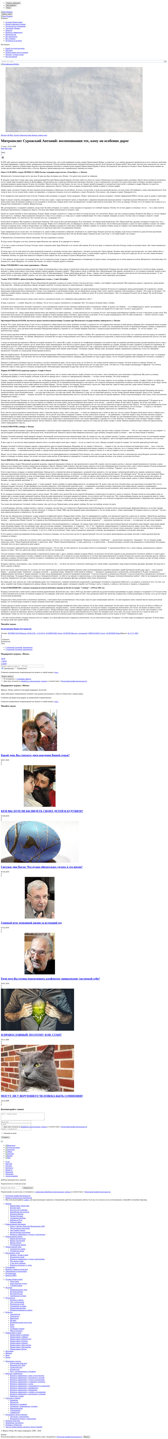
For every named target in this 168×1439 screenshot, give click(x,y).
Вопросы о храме (17, 1396)
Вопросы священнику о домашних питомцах (27, 1382)
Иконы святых (15, 1243)
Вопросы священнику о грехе (21, 1384)
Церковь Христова (12, 1421)
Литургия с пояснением (19, 1417)
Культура (8, 1312)
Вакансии (9, 1172)
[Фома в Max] (8, 1158)
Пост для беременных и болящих (23, 1371)
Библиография (15, 1222)
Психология (10, 1298)
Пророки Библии (16, 1214)
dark (6, 148)
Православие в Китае (18, 1349)
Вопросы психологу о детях (21, 1265)
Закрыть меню (7, 14)
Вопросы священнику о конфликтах (24, 1388)
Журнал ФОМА (7, 135)
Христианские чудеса (18, 1283)
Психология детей (17, 1257)
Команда (8, 1170)
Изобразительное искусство (21, 1322)
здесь (56, 672)
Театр (12, 1327)
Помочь (9, 12)
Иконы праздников (17, 1241)
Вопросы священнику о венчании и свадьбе (27, 1378)
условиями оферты (23, 679)
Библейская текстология (19, 1212)
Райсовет (9, 50)
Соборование (15, 1410)
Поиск (8, 8)
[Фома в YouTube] (9, 1154)
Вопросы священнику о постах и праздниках (27, 1234)
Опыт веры (14, 1281)
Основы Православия (13, 22)
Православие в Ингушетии (20, 1345)
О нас (7, 1162)
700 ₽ (3, 659)
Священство (15, 1412)
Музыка (13, 1320)
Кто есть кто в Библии (18, 1210)
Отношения (10, 1267)
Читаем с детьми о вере (14, 55)
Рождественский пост (18, 1363)
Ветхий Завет (15, 1208)
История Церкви (16, 1292)
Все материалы (11, 37)
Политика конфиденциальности (18, 1196)
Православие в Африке (19, 1337)
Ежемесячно (22, 668)
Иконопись (14, 1318)
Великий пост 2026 (17, 1365)
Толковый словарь (17, 1329)
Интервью (9, 1351)
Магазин (8, 1164)
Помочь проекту (7, 676)
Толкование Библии (18, 1218)
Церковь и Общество (13, 1425)
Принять (86, 1437)
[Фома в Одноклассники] (12, 1147)
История (8, 1288)
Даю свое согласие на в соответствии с (45, 681)
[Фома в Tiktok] (8, 1152)
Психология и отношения (15, 26)
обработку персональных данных (34, 681)
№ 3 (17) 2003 (133, 633)
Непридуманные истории (15, 24)
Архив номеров (11, 1176)
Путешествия (10, 1273)
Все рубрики (10, 39)
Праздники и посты (13, 1361)
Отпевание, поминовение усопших (24, 1406)
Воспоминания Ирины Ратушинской (16, 629)
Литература (14, 1316)
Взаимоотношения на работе (21, 1310)
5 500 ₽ (4, 664)
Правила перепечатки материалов (18, 1198)
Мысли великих (16, 1331)
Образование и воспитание (16, 1271)
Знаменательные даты (18, 1290)
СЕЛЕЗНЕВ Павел (113, 633)
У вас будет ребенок (18, 1263)
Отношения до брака (18, 1306)
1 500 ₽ (4, 661)
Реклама (8, 1166)
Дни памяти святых (17, 1230)
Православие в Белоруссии (20, 1339)
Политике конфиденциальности (69, 1437)
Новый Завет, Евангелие (19, 1206)
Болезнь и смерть (16, 1300)
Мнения (8, 1353)
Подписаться (27, 1188)
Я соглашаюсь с (17, 679)
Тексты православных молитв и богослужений (23, 1427)
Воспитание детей (12, 1253)
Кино (12, 1324)
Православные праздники (15, 1224)
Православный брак (18, 1308)
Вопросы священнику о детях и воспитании (27, 1259)
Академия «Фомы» (12, 28)
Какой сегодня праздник (15, 48)
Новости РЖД (10, 1275)
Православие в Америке (19, 1335)
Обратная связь (25, 135)
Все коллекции (11, 57)
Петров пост (15, 1369)
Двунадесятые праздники (20, 1228)
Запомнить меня (10, 1133)
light (2, 148)
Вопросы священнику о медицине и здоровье (28, 1394)
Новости (8, 30)
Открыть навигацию (13, 3)
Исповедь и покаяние (18, 1404)
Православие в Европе (19, 1343)
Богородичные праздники (20, 1232)
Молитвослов (10, 34)
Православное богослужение (16, 52)
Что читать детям (16, 1261)
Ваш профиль (11, 5)
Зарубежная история (18, 1296)
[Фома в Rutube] (9, 1156)
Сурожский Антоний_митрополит (19, 647)
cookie (26, 1200)
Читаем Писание (16, 1216)
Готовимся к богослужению (16, 1415)
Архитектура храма (17, 1249)
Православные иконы (13, 1236)
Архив (16, 135)
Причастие (14, 1402)
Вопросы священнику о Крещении (23, 1390)
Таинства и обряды (12, 1398)
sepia (10, 148)
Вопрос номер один (39, 135)
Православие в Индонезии (20, 1347)
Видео (7, 1357)
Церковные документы (14, 1423)
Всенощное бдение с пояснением (23, 1419)
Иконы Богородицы (18, 1239)
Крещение (14, 1400)
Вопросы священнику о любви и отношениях (28, 1392)
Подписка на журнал (13, 41)
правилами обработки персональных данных (53, 1192)
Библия (8, 1204)
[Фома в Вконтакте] (10, 1145)
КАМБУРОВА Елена (54, 633)
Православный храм (13, 1247)
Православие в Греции (19, 1341)
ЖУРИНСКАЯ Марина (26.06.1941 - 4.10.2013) (26, 633)
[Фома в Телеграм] (10, 1149)
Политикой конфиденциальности (74, 681)
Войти (16, 64)
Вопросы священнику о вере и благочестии (27, 1376)
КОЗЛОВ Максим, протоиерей (75, 633)
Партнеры (9, 1174)
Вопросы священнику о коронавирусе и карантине (30, 1386)
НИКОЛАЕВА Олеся (96, 633)
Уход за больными (17, 1302)
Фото (7, 1355)
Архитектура (15, 1314)
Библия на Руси (16, 1220)
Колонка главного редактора (16, 1269)
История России (16, 1294)
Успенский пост (16, 1367)
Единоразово (9, 668)
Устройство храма (17, 1251)
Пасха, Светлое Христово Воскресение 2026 (27, 1226)
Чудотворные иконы (18, 1245)
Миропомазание (16, 1408)
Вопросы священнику (14, 32)
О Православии (16, 1285)
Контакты (9, 1168)
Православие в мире (13, 1333)
